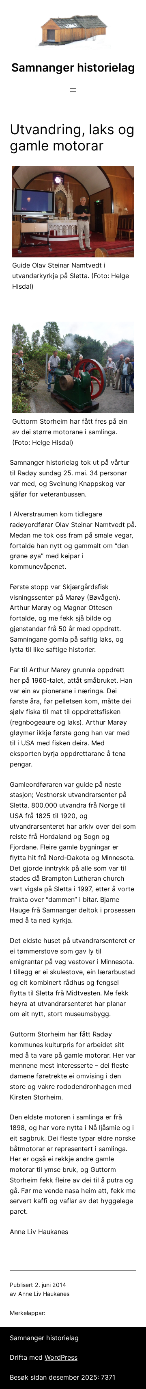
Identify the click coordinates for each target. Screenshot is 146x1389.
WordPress (61, 1357)
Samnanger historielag (73, 67)
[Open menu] (73, 90)
